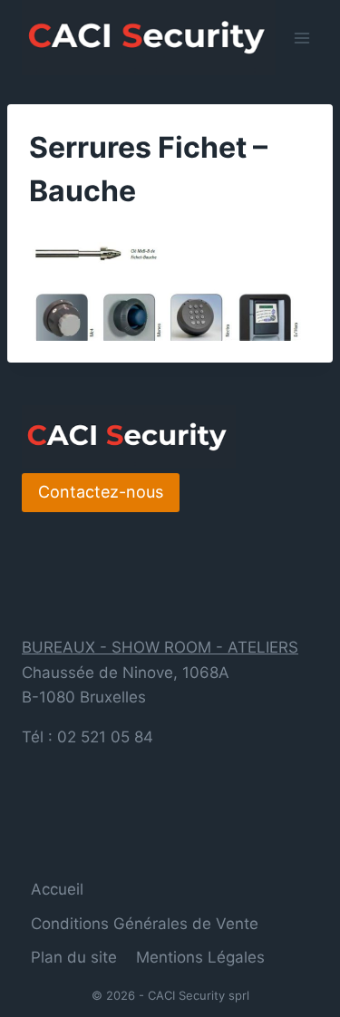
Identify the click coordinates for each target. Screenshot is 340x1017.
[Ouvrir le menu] (301, 38)
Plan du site (74, 957)
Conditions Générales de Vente (144, 924)
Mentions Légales (200, 957)
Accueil (57, 889)
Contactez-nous (100, 491)
